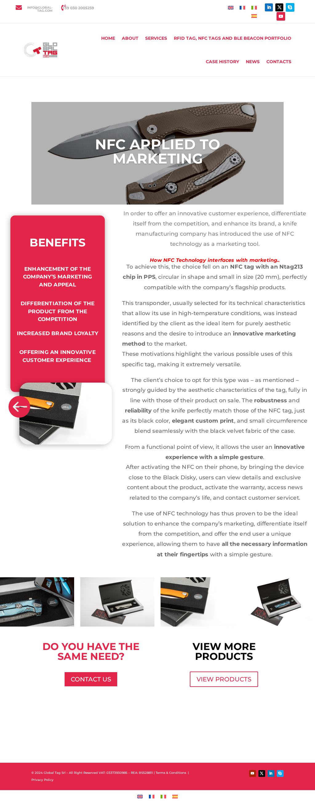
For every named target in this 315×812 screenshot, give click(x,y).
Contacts (278, 61)
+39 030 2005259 (78, 8)
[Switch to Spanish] (254, 15)
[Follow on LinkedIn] (269, 7)
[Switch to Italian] (254, 7)
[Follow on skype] (290, 7)
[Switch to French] (242, 7)
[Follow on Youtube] (281, 16)
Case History (222, 61)
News (253, 61)
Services (156, 38)
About (130, 38)
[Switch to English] (231, 7)
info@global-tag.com (40, 9)
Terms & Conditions (171, 773)
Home (108, 38)
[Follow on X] (279, 7)
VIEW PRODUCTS (224, 679)
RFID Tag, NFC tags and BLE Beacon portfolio (232, 38)
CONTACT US (91, 679)
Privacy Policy (42, 780)
